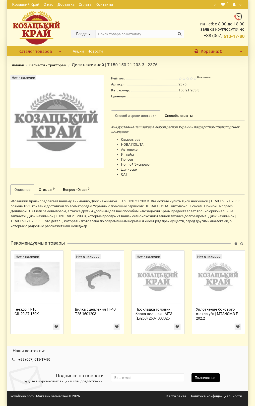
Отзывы (47, 189)
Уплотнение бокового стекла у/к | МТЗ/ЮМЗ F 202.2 (217, 314)
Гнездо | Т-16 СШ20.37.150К (26, 311)
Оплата (85, 4)
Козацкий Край (25, 4)
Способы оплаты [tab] (179, 116)
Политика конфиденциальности (216, 396)
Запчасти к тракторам (47, 65)
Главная (17, 65)
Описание (22, 190)
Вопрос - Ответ (76, 189)
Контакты (104, 4)
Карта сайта (176, 396)
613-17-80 (224, 36)
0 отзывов (203, 77)
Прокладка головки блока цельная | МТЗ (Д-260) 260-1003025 (153, 314)
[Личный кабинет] (237, 4)
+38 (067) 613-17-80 (34, 359)
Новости (95, 51)
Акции (78, 51)
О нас (48, 4)
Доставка (66, 4)
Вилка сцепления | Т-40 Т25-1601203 (95, 311)
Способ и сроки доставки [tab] (135, 116)
